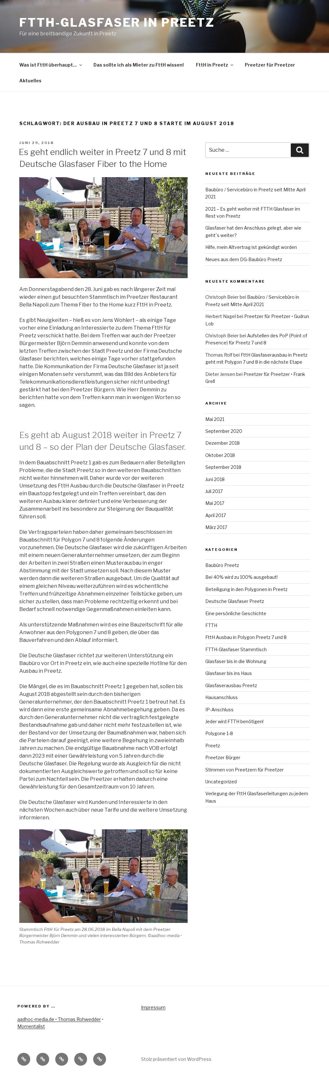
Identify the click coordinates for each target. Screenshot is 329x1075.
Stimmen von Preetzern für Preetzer (244, 769)
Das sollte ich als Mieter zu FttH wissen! (138, 65)
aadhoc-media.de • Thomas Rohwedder (59, 1019)
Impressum (153, 1007)
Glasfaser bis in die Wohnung (235, 661)
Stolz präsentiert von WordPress (176, 1059)
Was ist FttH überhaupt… (48, 65)
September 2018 (223, 467)
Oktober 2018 (220, 455)
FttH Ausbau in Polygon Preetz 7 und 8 (246, 637)
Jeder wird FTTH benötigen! (234, 721)
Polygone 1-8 (219, 733)
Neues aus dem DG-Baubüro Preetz (243, 259)
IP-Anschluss (219, 709)
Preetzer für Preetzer (270, 65)
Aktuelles (30, 80)
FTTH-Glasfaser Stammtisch (236, 649)
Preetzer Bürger (222, 757)
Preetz (212, 745)
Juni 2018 (215, 479)
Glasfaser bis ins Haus (228, 673)
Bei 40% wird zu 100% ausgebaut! (241, 577)
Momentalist (31, 1026)
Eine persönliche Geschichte (235, 613)
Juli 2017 (214, 491)
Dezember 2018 (222, 443)
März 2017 (216, 527)
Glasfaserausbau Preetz (231, 685)
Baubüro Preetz (222, 565)
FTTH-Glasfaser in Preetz (117, 22)
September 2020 (223, 431)
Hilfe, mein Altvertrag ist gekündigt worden (251, 247)
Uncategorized (221, 781)
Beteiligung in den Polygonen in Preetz (246, 589)
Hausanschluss (221, 697)
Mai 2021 (214, 419)
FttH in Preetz (212, 65)
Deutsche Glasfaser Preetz (234, 601)
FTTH (211, 625)
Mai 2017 (214, 503)
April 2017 (215, 515)
